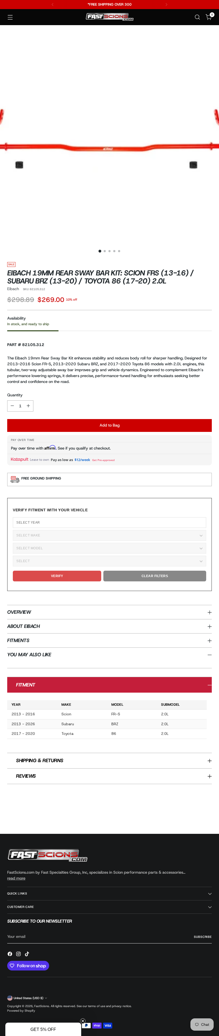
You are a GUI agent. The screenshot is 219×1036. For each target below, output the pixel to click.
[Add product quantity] (28, 406)
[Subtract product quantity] (12, 406)
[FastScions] (109, 17)
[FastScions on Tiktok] (27, 954)
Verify (57, 576)
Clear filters (155, 576)
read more (16, 878)
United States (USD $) (28, 998)
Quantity (15, 395)
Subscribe (203, 937)
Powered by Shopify (21, 1010)
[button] (43, 1029)
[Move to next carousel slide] (207, 815)
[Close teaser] (82, 1021)
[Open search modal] (197, 17)
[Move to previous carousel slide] (195, 815)
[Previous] (52, 4)
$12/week (82, 459)
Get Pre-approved (103, 460)
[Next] (166, 4)
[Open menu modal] (10, 17)
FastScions (41, 1006)
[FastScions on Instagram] (19, 954)
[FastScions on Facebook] (10, 954)
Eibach (13, 288)
